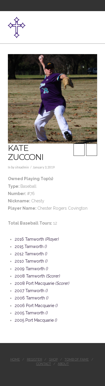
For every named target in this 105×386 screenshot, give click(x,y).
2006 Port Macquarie (36, 305)
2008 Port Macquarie (42, 283)
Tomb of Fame (76, 359)
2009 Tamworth (31, 268)
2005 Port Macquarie (36, 320)
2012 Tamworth (31, 253)
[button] (94, 24)
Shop (53, 359)
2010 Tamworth (31, 261)
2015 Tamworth (31, 246)
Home (15, 359)
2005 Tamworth (31, 313)
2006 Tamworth (31, 298)
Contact (43, 364)
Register (34, 359)
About (63, 364)
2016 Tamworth (37, 239)
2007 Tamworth (31, 290)
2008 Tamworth (37, 276)
